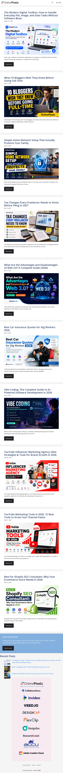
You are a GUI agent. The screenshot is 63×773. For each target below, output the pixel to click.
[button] (52, 2)
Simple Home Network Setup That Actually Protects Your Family (32, 674)
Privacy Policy (26, 765)
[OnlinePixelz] (10, 2)
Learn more (8, 648)
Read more (9, 64)
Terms (33, 765)
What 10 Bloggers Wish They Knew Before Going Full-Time (30, 667)
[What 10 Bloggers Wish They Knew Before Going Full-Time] (7, 669)
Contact (38, 765)
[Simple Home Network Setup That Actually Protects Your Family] (7, 676)
